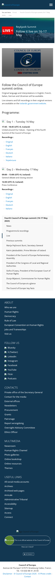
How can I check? (27, 547)
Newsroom (10, 445)
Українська (11, 160)
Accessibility (10, 503)
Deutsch (9, 153)
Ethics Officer (11, 432)
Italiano (9, 156)
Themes (8, 468)
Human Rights (11, 311)
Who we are (10, 307)
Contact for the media (15, 396)
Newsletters (10, 405)
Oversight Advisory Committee (19, 427)
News (8, 226)
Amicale (8, 495)
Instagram (12, 360)
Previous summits (14, 240)
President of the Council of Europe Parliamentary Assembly (27, 256)
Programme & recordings (17, 231)
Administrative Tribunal (16, 499)
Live (8, 235)
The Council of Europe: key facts (20, 288)
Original (9, 141)
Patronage (9, 418)
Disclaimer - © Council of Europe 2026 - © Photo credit (27, 573)
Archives (8, 486)
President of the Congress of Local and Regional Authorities (27, 264)
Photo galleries (11, 454)
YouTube (11, 369)
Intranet (29, 554)
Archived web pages (14, 490)
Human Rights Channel (15, 450)
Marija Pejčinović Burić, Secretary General (24, 245)
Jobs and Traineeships (15, 329)
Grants (7, 414)
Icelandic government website (33, 103)
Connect (8, 517)
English (9, 145)
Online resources (12, 463)
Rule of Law (10, 320)
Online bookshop (12, 459)
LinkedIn (11, 356)
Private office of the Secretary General (23, 392)
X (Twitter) (12, 352)
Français (9, 149)
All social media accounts (16, 481)
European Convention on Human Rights (24, 325)
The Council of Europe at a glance (21, 283)
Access (7, 512)
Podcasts (11, 378)
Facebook (12, 365)
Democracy (10, 316)
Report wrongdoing (14, 423)
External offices (12, 401)
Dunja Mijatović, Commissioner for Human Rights (28, 278)
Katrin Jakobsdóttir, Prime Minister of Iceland (26, 250)
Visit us (7, 333)
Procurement (11, 410)
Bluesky (11, 347)
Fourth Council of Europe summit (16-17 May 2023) (26, 219)
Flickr (10, 374)
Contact (27, 576)
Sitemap (8, 508)
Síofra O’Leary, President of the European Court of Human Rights (28, 272)
